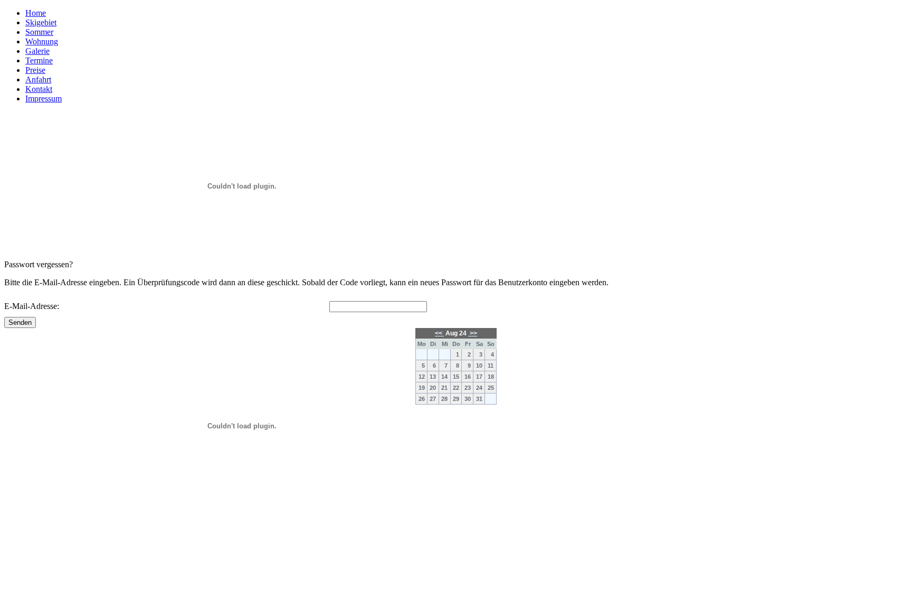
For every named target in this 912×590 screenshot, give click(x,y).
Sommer (39, 31)
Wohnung (41, 41)
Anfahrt (38, 79)
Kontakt (38, 89)
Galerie (37, 50)
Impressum (43, 98)
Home (35, 12)
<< (439, 333)
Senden (20, 322)
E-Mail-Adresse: (31, 306)
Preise (35, 69)
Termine (39, 60)
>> (472, 333)
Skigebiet (40, 22)
